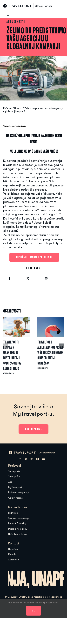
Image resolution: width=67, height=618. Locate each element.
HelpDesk (13, 549)
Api (10, 481)
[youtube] (37, 459)
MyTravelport (15, 487)
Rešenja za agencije (18, 492)
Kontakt (12, 554)
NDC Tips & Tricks (17, 534)
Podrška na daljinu (17, 528)
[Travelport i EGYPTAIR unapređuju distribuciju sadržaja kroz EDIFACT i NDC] (16, 319)
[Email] (46, 278)
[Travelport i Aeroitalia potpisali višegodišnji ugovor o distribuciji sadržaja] (50, 319)
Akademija (13, 559)
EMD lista (13, 512)
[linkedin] (43, 459)
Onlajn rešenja (16, 497)
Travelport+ (14, 471)
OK (33, 611)
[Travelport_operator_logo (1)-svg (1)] (27, 5)
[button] (5, 345)
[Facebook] (9, 278)
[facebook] (20, 459)
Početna (7, 108)
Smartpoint (14, 476)
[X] (28, 278)
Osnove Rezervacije (18, 518)
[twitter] (26, 459)
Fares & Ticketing (17, 523)
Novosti (18, 108)
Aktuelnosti (16, 21)
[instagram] (32, 459)
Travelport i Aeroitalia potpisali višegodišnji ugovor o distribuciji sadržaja (50, 352)
